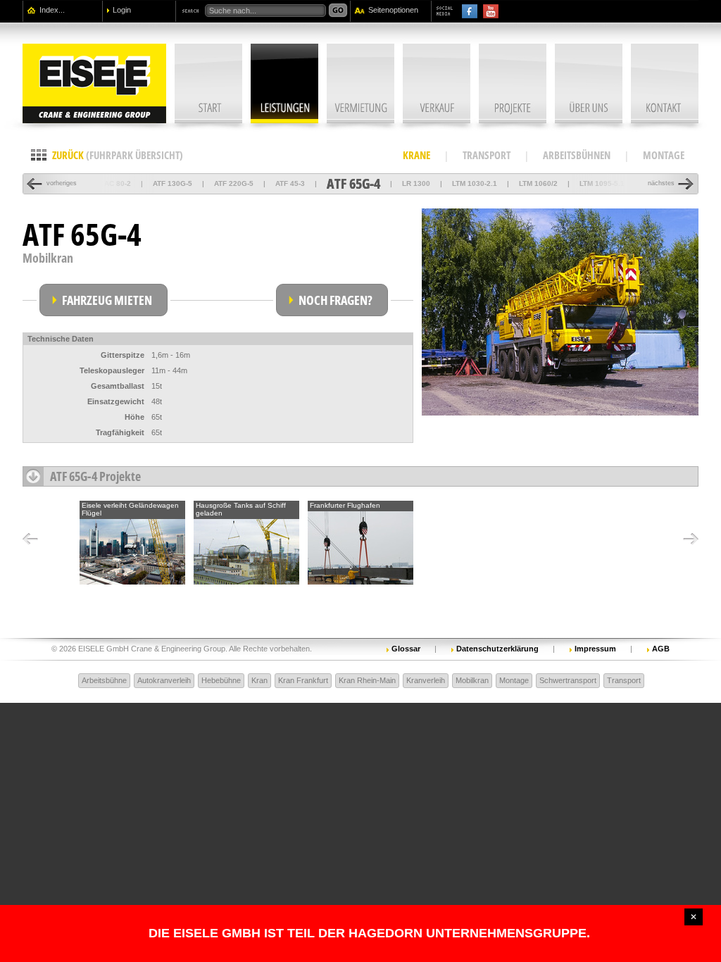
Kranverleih (425, 680)
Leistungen (284, 83)
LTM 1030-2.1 (474, 183)
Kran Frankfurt (303, 680)
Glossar (405, 648)
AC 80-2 (117, 183)
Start (208, 83)
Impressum (595, 648)
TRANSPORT (486, 155)
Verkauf (436, 83)
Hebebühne (221, 680)
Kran (259, 680)
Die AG (588, 83)
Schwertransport (567, 680)
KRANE (416, 155)
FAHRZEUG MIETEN (107, 300)
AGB (661, 648)
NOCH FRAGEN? (335, 300)
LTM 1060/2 (538, 183)
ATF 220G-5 (233, 183)
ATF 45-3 (290, 183)
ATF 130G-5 (172, 183)
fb (469, 11)
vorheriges (61, 183)
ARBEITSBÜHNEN (576, 155)
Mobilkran (472, 680)
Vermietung (360, 83)
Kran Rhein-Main (367, 680)
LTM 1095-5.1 (602, 183)
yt (491, 11)
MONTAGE (663, 155)
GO (338, 10)
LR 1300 (416, 183)
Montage (514, 680)
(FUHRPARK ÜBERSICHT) (117, 155)
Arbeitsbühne (104, 680)
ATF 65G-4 (353, 183)
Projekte (512, 83)
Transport (624, 680)
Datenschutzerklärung (497, 648)
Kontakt (664, 83)
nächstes (661, 183)
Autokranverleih (164, 680)
